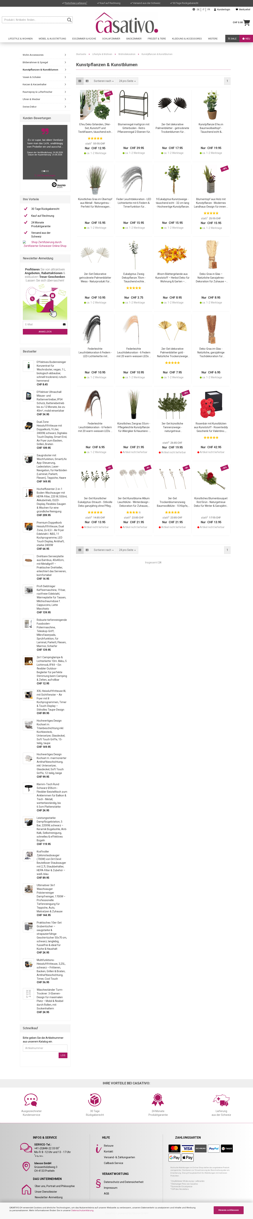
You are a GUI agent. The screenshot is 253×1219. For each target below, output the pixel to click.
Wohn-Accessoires (33, 54)
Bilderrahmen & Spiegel (35, 62)
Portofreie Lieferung (76, 3)
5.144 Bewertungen (45, 175)
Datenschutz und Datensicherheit (123, 1181)
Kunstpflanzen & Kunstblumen (40, 69)
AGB (106, 1193)
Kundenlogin (223, 9)
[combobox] (127, 81)
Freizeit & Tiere (157, 38)
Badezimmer (134, 38)
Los (63, 1055)
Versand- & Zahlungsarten (119, 1157)
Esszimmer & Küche (84, 38)
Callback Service (113, 1163)
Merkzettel (244, 9)
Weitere (213, 38)
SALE (233, 38)
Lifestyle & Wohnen (20, 38)
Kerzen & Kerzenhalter (34, 84)
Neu (247, 38)
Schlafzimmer (111, 38)
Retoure (108, 1145)
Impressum (110, 1187)
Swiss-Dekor (30, 106)
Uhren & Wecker (31, 99)
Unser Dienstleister (46, 1191)
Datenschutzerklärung (82, 1210)
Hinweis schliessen (228, 1210)
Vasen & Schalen (32, 77)
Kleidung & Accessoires (187, 38)
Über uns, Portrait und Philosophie (55, 1186)
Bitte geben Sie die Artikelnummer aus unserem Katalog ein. (43, 1039)
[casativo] (126, 22)
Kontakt (108, 1151)
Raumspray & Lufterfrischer (37, 92)
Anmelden (45, 331)
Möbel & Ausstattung (52, 38)
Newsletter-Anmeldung (49, 1197)
